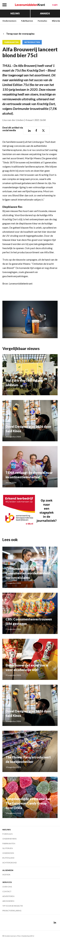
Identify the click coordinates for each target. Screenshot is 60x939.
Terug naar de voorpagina (20, 33)
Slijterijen (7, 848)
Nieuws (15, 13)
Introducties (32, 42)
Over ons (7, 886)
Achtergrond (9, 862)
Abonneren (8, 901)
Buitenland (8, 858)
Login (55, 5)
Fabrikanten (27, 21)
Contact (6, 891)
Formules (42, 21)
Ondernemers (9, 21)
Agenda (6, 874)
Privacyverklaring (11, 910)
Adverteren (8, 896)
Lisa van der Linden (13, 120)
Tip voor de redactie (12, 906)
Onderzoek (8, 853)
